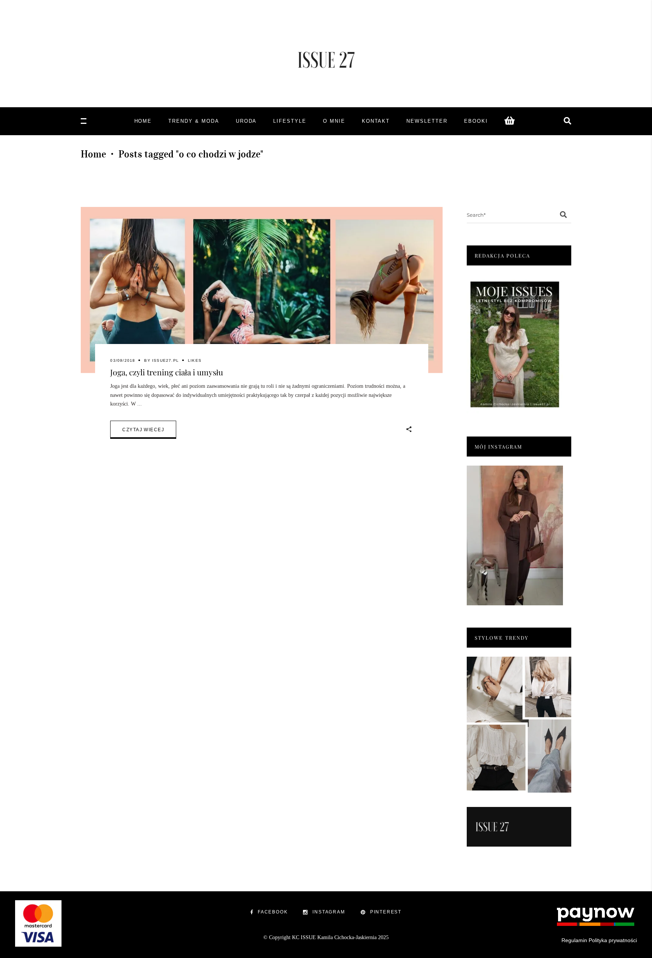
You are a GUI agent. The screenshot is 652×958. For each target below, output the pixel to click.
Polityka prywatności (613, 940)
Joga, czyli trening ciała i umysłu (166, 372)
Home (93, 154)
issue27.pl (165, 360)
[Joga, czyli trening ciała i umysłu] (262, 290)
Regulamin (574, 940)
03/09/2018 (122, 360)
